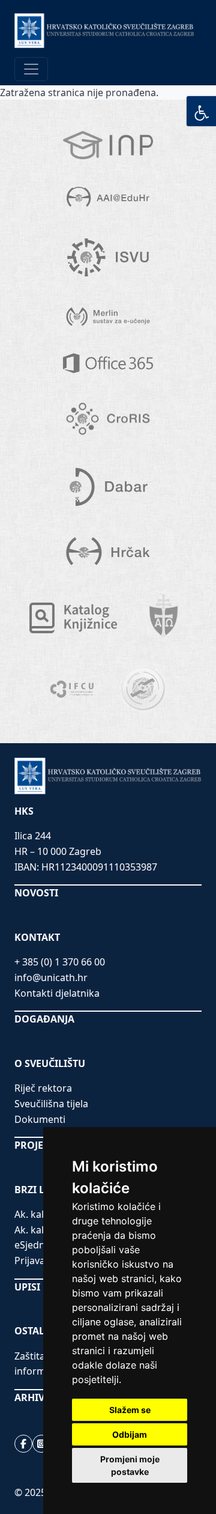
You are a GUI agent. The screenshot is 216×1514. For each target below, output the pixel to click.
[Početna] (104, 30)
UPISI (27, 1287)
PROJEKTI (36, 1145)
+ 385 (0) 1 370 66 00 (59, 961)
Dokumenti (39, 1119)
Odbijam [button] (129, 1434)
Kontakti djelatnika (57, 993)
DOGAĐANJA (44, 1019)
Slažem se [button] (130, 1410)
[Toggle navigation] (31, 69)
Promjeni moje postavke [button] (130, 1465)
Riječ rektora (43, 1088)
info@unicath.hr (51, 977)
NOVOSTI (36, 892)
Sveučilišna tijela (51, 1103)
